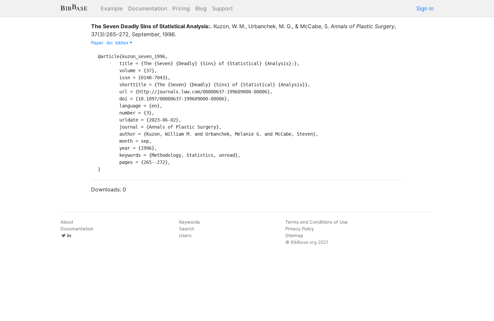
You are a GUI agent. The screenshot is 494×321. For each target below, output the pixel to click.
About (66, 222)
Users (185, 235)
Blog (201, 8)
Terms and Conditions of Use (316, 222)
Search (186, 228)
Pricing (181, 8)
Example (112, 8)
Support (222, 8)
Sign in (425, 8)
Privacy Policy (299, 228)
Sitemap (294, 235)
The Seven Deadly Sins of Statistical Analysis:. (151, 26)
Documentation (147, 8)
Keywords (189, 222)
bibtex (122, 42)
